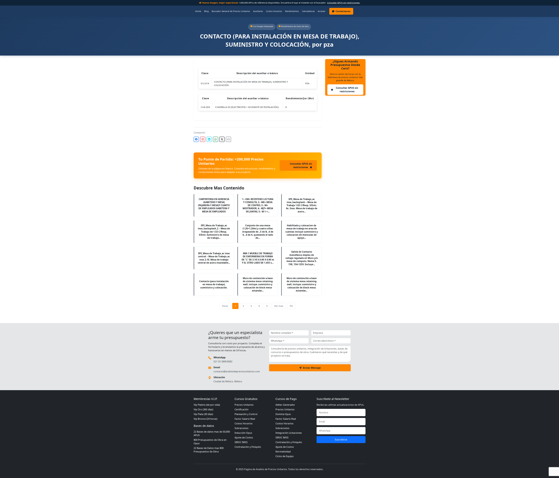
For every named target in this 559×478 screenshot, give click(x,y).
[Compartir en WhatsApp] (215, 139)
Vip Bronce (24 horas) (205, 418)
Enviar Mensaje (312, 367)
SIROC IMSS (241, 442)
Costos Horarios (274, 11)
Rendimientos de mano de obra (295, 26)
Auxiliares (258, 11)
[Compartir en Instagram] (202, 139)
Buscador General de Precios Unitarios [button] (231, 11)
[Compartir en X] (222, 139)
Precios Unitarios (244, 404)
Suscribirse (341, 439)
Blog (206, 11)
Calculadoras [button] (308, 11)
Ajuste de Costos (244, 437)
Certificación (241, 409)
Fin (291, 306)
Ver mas (278, 306)
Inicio (225, 306)
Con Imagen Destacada (263, 26)
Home (198, 11)
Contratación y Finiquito (248, 446)
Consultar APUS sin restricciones (301, 165)
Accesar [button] (321, 11)
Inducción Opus (243, 432)
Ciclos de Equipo (284, 456)
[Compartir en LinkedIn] (209, 139)
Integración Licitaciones (288, 432)
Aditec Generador (285, 404)
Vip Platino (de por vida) (207, 404)
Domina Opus (283, 414)
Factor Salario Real (245, 418)
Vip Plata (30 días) (203, 414)
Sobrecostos (241, 428)
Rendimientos (292, 11)
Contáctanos (343, 11)
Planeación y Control (246, 414)
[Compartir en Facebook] (196, 139)
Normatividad (283, 451)
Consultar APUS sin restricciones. (343, 2)
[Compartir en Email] (228, 139)
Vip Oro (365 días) (203, 409)
